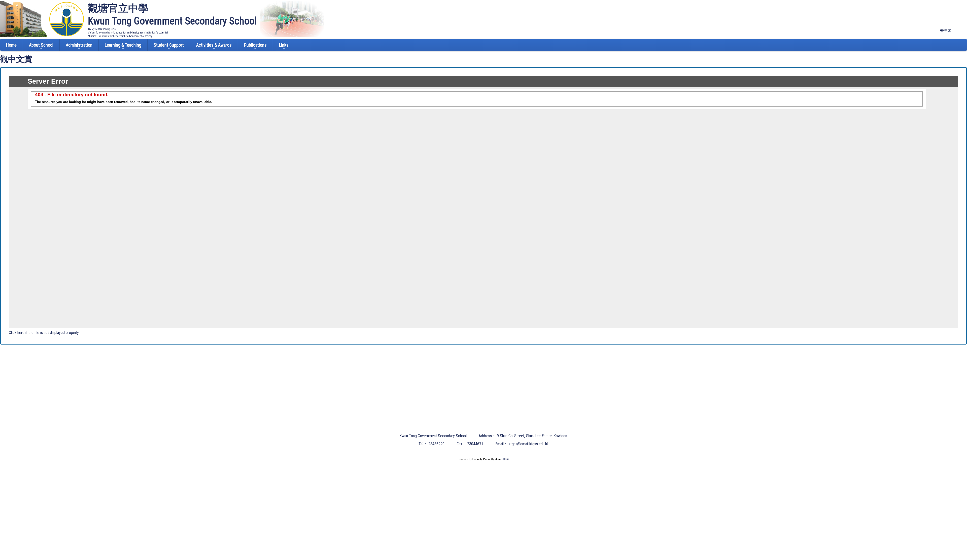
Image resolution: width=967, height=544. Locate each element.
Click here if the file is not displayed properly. (44, 332)
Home (11, 45)
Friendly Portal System (486, 459)
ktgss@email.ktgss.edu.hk (529, 443)
